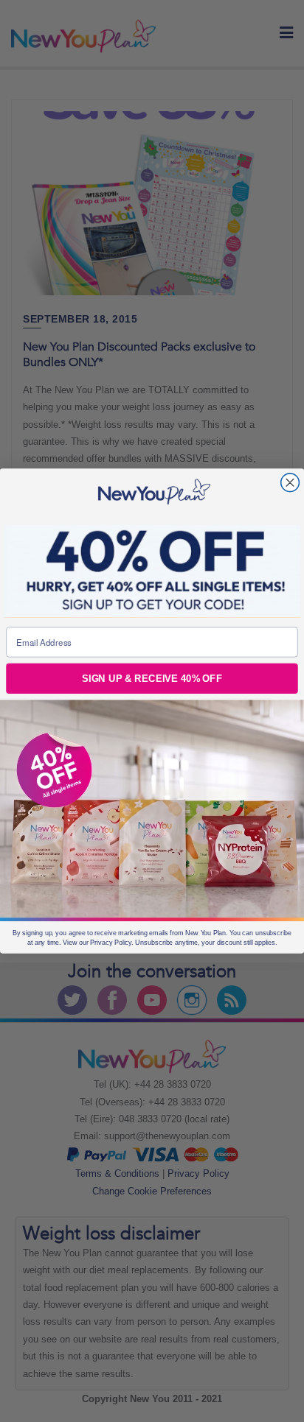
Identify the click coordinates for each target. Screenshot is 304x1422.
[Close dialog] (290, 483)
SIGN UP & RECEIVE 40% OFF (152, 678)
